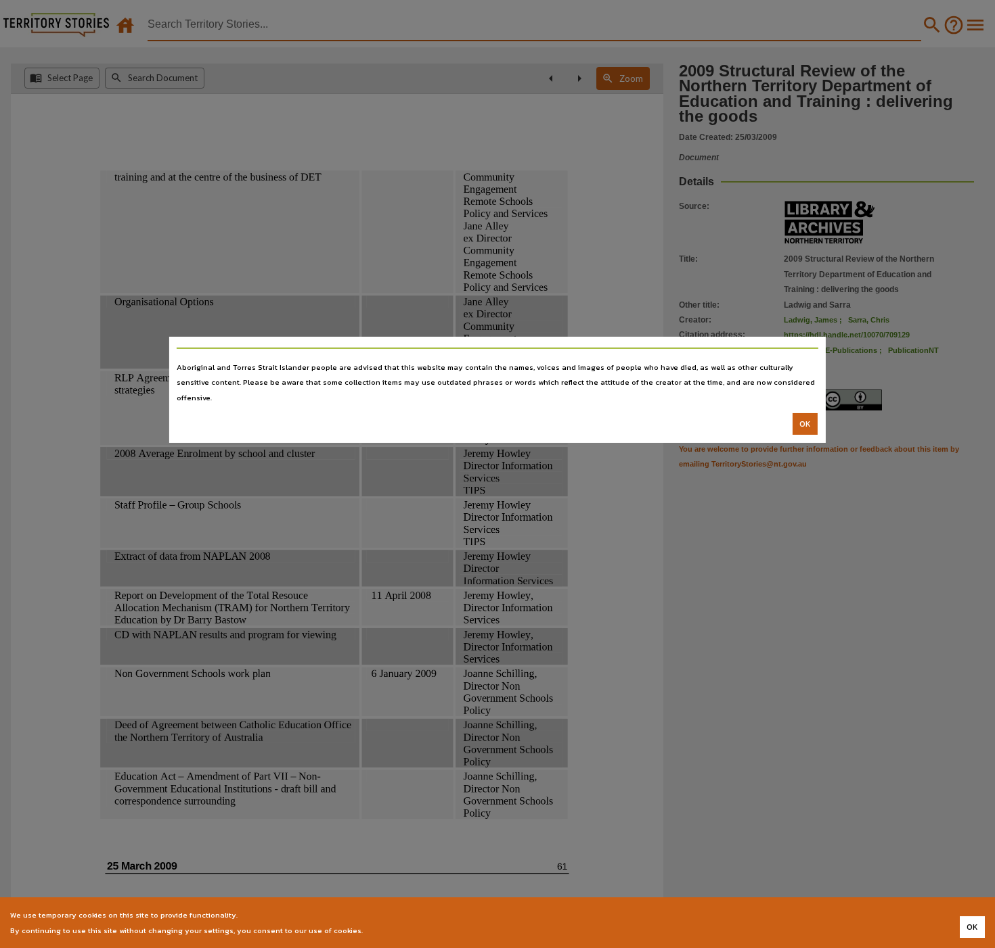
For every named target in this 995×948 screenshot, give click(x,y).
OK (805, 424)
